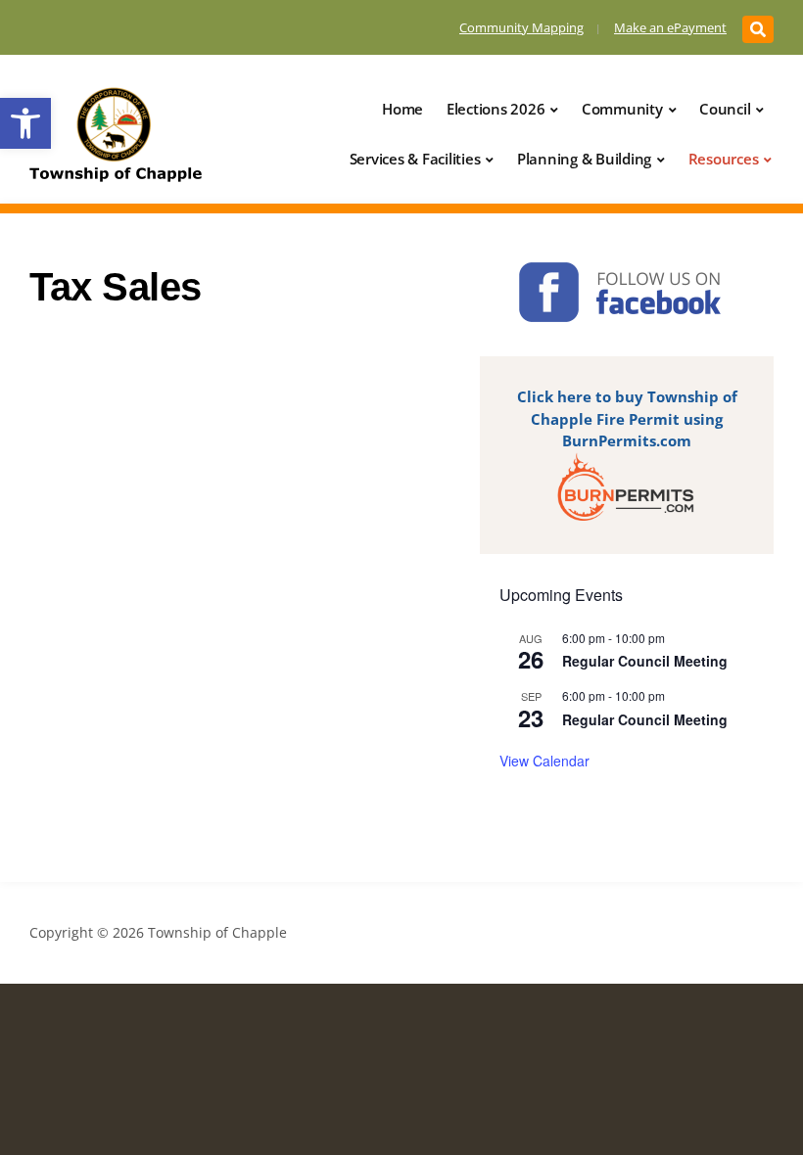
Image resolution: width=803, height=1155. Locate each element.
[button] (25, 123)
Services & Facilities (415, 158)
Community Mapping (521, 27)
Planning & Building (584, 158)
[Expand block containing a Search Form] (758, 29)
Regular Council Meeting (645, 660)
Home (402, 108)
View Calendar (544, 760)
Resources (723, 158)
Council (724, 108)
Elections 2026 (496, 108)
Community (622, 108)
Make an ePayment (670, 27)
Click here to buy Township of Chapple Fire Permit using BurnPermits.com (627, 418)
